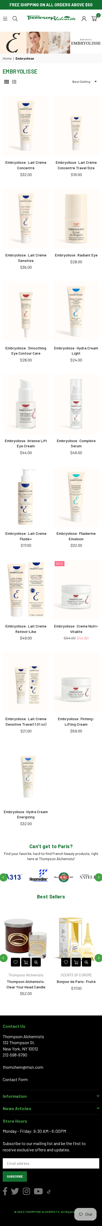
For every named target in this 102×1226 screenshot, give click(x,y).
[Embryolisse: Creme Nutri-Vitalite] (76, 589)
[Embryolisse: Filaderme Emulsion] (76, 497)
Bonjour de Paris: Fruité (76, 981)
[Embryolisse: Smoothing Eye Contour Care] (26, 311)
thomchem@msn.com (23, 1067)
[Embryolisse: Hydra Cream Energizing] (26, 775)
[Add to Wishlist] (15, 962)
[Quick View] (36, 962)
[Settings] (84, 18)
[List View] (14, 81)
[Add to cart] (25, 962)
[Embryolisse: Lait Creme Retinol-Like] (26, 589)
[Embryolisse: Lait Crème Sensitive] (26, 218)
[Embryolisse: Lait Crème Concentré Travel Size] (76, 126)
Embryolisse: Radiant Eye (76, 255)
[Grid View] (6, 81)
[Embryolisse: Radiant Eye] (76, 218)
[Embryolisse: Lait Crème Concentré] (26, 126)
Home (7, 58)
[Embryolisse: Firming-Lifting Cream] (76, 682)
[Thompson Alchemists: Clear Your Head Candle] (26, 938)
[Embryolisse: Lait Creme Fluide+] (26, 497)
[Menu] (5, 18)
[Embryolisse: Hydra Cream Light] (76, 311)
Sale (59, 563)
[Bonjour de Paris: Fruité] (76, 938)
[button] (94, 18)
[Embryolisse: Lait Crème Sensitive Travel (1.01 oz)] (26, 682)
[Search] (15, 18)
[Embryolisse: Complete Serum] (76, 404)
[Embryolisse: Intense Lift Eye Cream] (26, 404)
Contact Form (15, 1079)
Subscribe (15, 1176)
